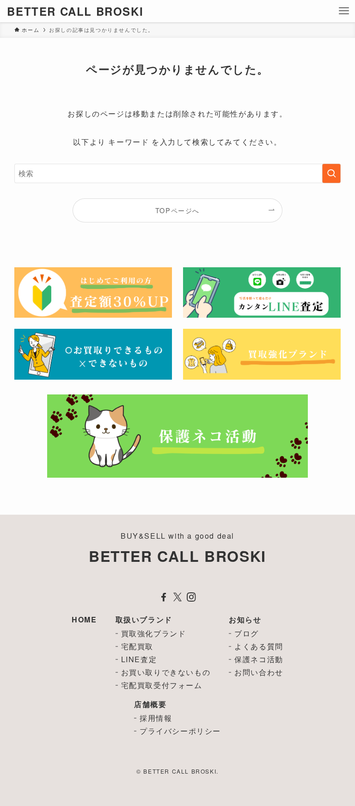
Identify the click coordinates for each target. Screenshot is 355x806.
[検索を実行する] (331, 173)
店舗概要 (150, 704)
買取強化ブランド (153, 633)
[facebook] (163, 597)
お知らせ (245, 619)
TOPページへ (177, 210)
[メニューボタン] (344, 11)
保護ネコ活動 (258, 659)
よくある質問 (258, 646)
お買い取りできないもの (166, 672)
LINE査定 (139, 659)
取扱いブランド (144, 619)
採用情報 (156, 718)
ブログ (246, 633)
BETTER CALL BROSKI (75, 11)
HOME (84, 619)
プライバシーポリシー (180, 731)
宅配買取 (137, 646)
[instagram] (191, 597)
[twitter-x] (177, 597)
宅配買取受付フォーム (161, 685)
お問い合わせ (258, 672)
